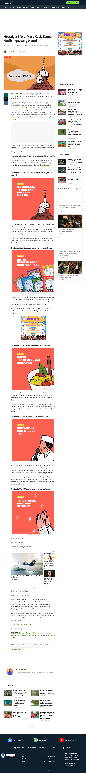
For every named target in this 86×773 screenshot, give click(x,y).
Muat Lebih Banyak (29, 726)
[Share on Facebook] (6, 103)
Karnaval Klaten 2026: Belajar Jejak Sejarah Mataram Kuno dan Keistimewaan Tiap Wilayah (75, 112)
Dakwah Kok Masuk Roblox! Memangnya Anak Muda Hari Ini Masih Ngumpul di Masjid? (20, 703)
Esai (6, 7)
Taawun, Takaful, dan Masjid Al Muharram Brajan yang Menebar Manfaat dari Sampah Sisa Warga (20, 693)
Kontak (24, 761)
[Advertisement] (43, 20)
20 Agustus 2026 (71, 164)
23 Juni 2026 (70, 174)
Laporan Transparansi (49, 761)
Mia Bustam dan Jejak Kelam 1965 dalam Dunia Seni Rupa (74, 179)
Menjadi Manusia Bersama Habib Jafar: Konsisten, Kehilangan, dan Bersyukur (75, 161)
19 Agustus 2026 (17, 697)
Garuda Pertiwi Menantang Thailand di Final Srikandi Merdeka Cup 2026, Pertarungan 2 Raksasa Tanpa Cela (75, 92)
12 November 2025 (45, 720)
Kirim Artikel (73, 2)
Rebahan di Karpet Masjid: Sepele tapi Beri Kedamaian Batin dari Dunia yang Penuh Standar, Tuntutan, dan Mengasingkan (47, 715)
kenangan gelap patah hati (26, 107)
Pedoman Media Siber (49, 756)
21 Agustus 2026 (71, 148)
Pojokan (25, 7)
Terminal (70, 7)
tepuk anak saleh (16, 649)
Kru (23, 756)
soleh (27, 647)
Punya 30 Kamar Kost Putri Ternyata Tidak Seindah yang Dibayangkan (74, 102)
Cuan (38, 7)
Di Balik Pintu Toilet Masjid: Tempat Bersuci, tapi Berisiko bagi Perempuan (47, 692)
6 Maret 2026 (43, 708)
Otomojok (46, 7)
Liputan (12, 7)
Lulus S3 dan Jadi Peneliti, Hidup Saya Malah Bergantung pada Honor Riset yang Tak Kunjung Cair (75, 122)
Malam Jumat (55, 7)
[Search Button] (81, 2)
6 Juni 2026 (70, 183)
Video (63, 7)
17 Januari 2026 (17, 719)
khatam (36, 644)
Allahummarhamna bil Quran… (22, 624)
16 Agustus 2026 (71, 116)
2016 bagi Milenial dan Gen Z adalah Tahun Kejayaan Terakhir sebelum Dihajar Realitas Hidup (20, 714)
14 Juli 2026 (43, 695)
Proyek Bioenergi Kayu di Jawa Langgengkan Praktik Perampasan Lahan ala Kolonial (75, 144)
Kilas (32, 7)
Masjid (41, 644)
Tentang (24, 754)
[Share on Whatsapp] (6, 95)
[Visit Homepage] (8, 2)
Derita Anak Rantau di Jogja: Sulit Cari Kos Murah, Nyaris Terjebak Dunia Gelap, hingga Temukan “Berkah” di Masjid (47, 703)
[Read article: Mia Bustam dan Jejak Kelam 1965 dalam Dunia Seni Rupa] (62, 180)
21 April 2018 (22, 51)
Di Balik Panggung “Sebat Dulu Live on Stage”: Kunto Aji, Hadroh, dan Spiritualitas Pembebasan (75, 170)
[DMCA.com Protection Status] (11, 755)
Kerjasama (46, 754)
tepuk (26, 609)
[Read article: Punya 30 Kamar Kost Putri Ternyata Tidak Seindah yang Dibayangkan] (62, 103)
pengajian (21, 647)
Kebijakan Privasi (48, 759)
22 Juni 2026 (16, 707)
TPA (23, 649)
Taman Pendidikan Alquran (37, 647)
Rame (10, 31)
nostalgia (14, 647)
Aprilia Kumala (13, 51)
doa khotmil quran (27, 644)
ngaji (46, 644)
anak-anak (17, 644)
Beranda (5, 31)
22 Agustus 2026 (71, 97)
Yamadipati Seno (34, 641)
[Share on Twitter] (6, 99)
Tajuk (19, 7)
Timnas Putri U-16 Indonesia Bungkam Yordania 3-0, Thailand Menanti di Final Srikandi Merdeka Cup (74, 133)
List (14, 31)
